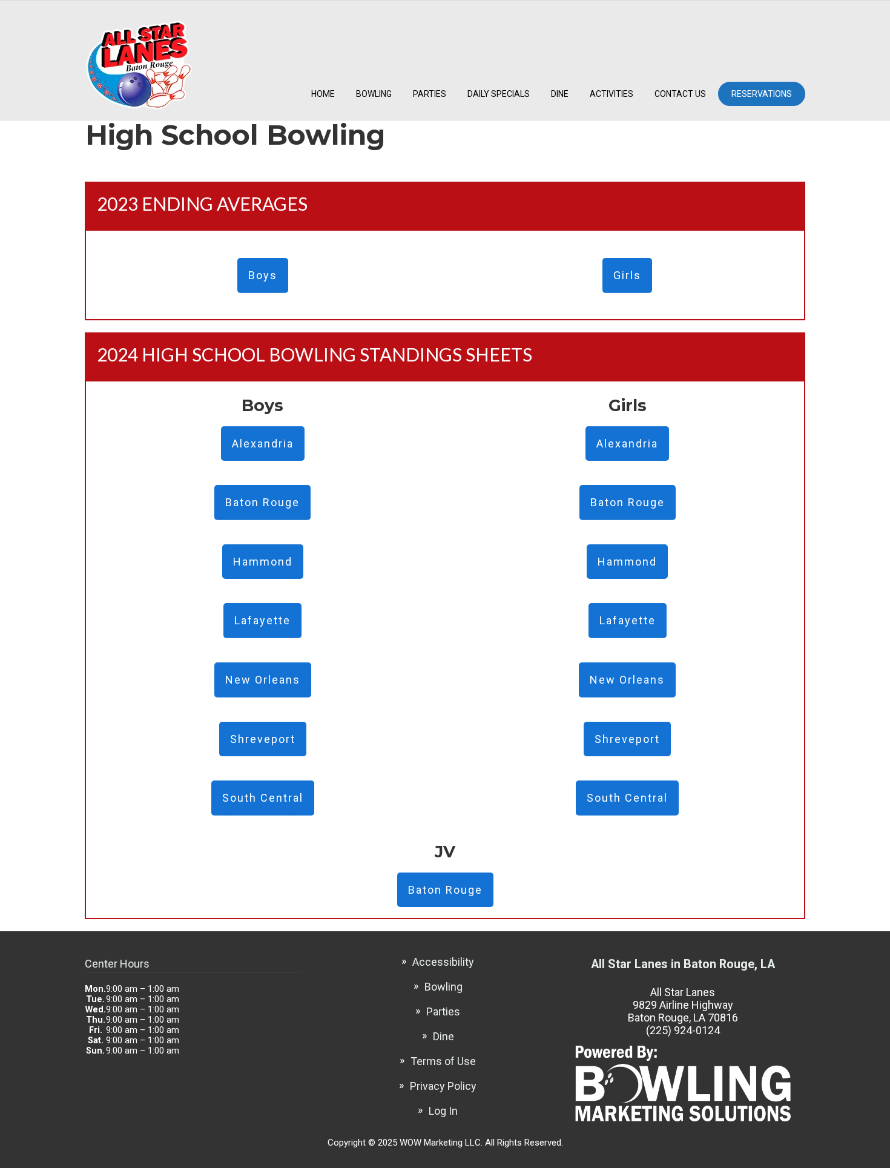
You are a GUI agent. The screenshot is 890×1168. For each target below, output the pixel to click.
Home (323, 94)
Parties (429, 94)
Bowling (374, 94)
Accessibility (443, 961)
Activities (611, 94)
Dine (560, 94)
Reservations (761, 94)
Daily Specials (498, 94)
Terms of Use (443, 1061)
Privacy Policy (443, 1086)
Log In (443, 1110)
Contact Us (680, 94)
